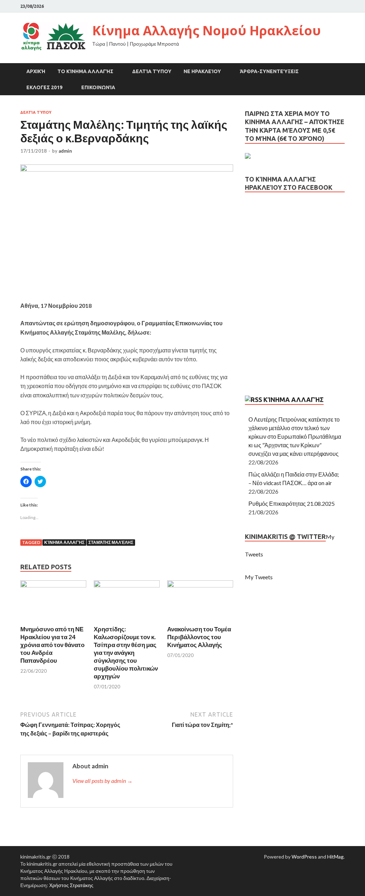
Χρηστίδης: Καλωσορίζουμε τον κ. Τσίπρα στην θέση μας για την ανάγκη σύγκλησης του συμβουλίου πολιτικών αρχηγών (126, 652)
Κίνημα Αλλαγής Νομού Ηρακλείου (206, 30)
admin (65, 151)
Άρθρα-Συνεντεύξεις (269, 71)
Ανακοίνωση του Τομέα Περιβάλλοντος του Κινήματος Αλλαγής (199, 636)
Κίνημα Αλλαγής (64, 542)
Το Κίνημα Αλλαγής (85, 71)
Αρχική (35, 71)
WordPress (304, 857)
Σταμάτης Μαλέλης (110, 542)
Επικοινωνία (98, 87)
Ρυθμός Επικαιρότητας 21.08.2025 (291, 503)
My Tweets (259, 577)
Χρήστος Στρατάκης (71, 885)
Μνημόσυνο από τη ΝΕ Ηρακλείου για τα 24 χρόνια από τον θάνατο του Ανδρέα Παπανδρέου (52, 644)
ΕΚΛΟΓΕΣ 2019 (44, 87)
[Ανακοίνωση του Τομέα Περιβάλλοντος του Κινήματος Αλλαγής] (200, 585)
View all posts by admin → (102, 780)
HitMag (335, 857)
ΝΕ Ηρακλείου (202, 71)
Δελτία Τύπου (151, 71)
